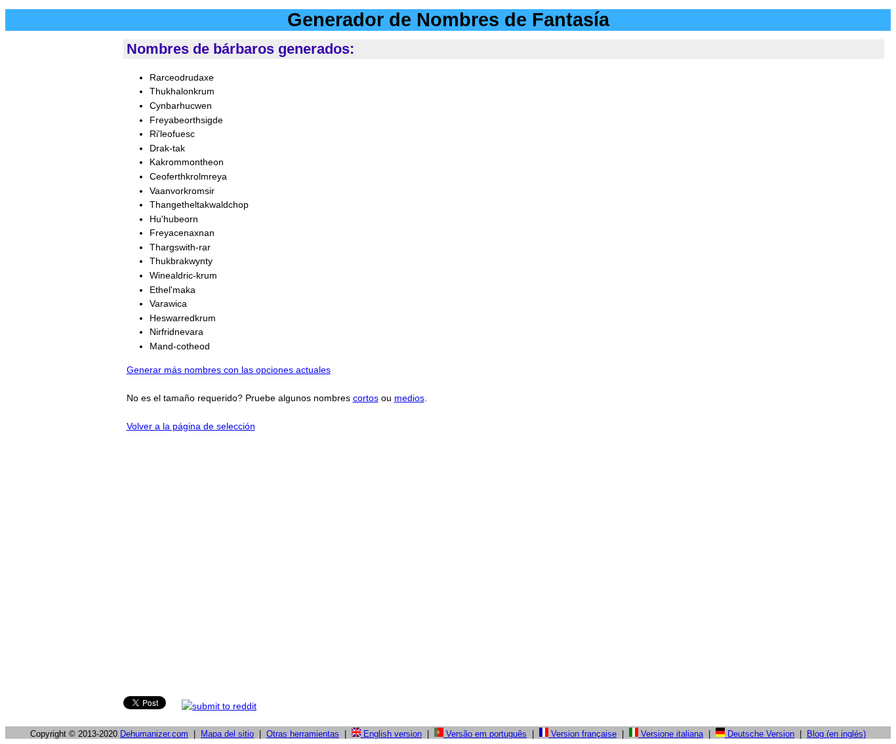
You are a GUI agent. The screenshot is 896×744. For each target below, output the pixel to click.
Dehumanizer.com (154, 734)
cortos (365, 398)
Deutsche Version (759, 734)
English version (391, 734)
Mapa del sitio (227, 734)
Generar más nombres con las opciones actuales (229, 369)
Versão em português (485, 734)
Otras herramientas (302, 734)
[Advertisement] (61, 235)
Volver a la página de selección (191, 426)
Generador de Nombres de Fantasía (448, 19)
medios (409, 398)
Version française (582, 734)
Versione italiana (670, 734)
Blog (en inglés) (836, 734)
